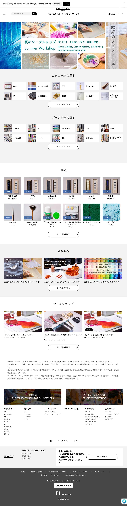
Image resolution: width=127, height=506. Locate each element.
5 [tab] (67, 66)
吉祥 (63, 138)
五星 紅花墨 (12, 196)
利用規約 (57, 475)
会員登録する (102, 457)
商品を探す (8, 409)
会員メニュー (110, 409)
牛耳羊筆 (12, 222)
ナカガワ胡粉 (66, 128)
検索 (34, 13)
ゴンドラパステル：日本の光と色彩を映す (101, 282)
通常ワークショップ (50, 411)
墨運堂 (112, 128)
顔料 (14, 86)
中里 (87, 128)
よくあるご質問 (89, 414)
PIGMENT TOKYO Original (115, 138)
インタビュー (28, 416)
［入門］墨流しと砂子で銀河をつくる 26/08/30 (63, 336)
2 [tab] (47, 66)
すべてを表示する (63, 104)
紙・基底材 (89, 96)
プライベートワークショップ (52, 414)
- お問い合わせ (26, 458)
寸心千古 (32, 196)
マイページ (108, 411)
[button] (4, 13)
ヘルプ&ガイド (90, 409)
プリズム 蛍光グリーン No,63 (52, 223)
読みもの (27, 409)
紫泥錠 (71, 196)
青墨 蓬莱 (111, 196)
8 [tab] (87, 66)
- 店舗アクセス (26, 456)
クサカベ (16, 128)
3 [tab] (53, 66)
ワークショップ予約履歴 (112, 414)
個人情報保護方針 (37, 472)
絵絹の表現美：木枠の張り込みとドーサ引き (22, 282)
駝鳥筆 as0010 (32, 222)
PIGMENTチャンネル (72, 409)
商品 (25, 411)
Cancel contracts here (63, 486)
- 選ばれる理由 (26, 453)
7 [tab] (80, 66)
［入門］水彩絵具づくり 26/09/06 (98, 335)
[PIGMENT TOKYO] (9, 457)
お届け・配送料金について (92, 416)
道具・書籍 (7, 434)
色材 (63, 86)
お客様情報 (108, 416)
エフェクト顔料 (43, 86)
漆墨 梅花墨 (52, 196)
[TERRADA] (63, 493)
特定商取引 (45, 475)
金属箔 (64, 96)
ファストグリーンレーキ (92, 222)
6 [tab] (74, 66)
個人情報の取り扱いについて (58, 472)
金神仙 (91, 196)
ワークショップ (28, 414)
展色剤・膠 (89, 86)
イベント (26, 419)
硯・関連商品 (42, 96)
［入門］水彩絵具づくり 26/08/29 (18, 335)
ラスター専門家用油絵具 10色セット (72, 223)
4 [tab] (60, 66)
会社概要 (23, 472)
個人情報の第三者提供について (76, 475)
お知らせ (87, 411)
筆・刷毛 (113, 86)
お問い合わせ (88, 424)
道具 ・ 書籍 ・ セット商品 (115, 96)
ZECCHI (40, 138)
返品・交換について (90, 421)
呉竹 (39, 128)
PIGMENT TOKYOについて (33, 450)
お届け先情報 (109, 419)
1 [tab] (40, 66)
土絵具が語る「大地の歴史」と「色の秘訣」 (62, 282)
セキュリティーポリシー (81, 472)
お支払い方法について (91, 419)
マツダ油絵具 (17, 138)
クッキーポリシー (100, 472)
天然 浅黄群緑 (112, 222)
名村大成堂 (89, 138)
